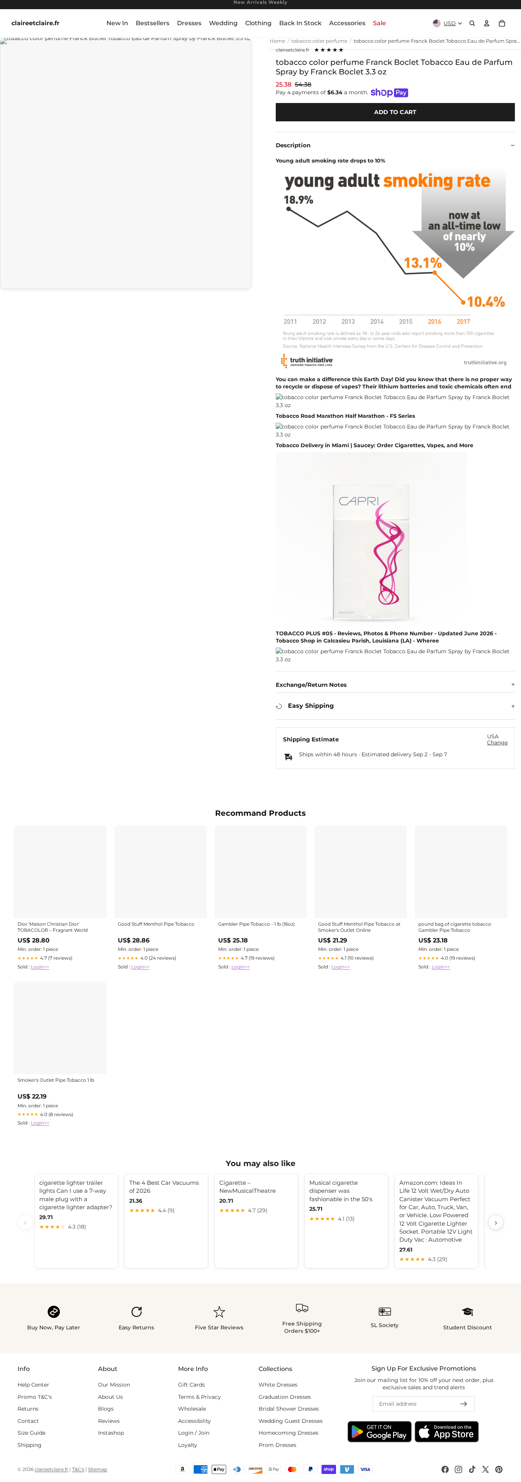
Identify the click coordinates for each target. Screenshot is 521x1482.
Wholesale (192, 1408)
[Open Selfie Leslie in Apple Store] (447, 1431)
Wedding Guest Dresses (291, 1421)
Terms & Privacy (199, 1396)
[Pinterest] (498, 1469)
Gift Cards (191, 1384)
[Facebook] (445, 1469)
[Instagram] (458, 1469)
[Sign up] (464, 1404)
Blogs (106, 1408)
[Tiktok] (472, 1469)
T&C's (78, 1469)
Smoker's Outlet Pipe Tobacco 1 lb (56, 1080)
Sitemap (97, 1469)
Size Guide (31, 1432)
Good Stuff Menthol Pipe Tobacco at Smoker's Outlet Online (359, 927)
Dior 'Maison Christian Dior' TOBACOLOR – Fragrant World (53, 927)
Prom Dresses (277, 1445)
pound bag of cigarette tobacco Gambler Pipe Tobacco (454, 927)
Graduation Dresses (285, 1396)
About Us (110, 1396)
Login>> (40, 967)
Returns (28, 1408)
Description (293, 145)
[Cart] (502, 23)
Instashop (111, 1432)
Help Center (33, 1384)
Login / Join (193, 1432)
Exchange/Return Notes (311, 684)
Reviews (109, 1421)
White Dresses (278, 1384)
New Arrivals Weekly (260, 2)
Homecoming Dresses (288, 1432)
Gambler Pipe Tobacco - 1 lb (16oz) (256, 924)
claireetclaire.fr (292, 50)
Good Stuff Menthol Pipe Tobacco (156, 924)
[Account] (486, 23)
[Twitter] (485, 1469)
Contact (28, 1421)
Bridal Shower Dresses (289, 1408)
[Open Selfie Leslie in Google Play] (379, 1431)
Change (497, 743)
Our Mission (114, 1384)
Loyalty (187, 1445)
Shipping (30, 1445)
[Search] (472, 23)
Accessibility (194, 1421)
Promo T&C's (35, 1396)
